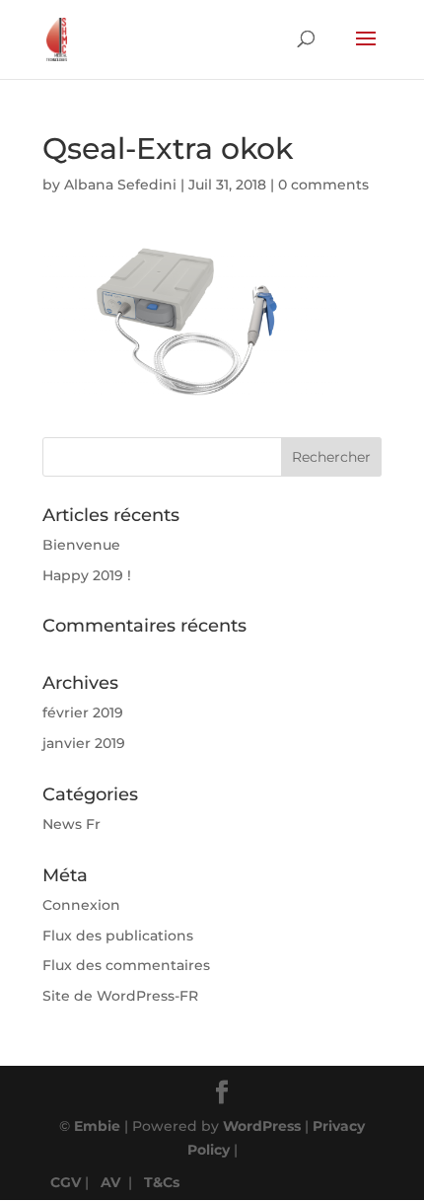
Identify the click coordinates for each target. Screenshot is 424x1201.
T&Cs (161, 1182)
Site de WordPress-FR (120, 996)
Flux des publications (117, 935)
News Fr (71, 824)
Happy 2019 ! (86, 575)
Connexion (81, 905)
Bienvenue (81, 545)
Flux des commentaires (126, 965)
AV (110, 1182)
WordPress (262, 1126)
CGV (65, 1182)
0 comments (323, 184)
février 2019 (82, 712)
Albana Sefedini (120, 184)
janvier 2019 (83, 743)
